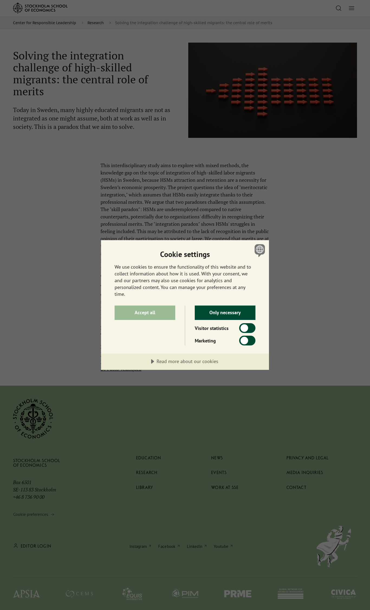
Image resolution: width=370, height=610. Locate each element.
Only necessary (225, 312)
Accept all (145, 312)
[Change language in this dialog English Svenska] (259, 250)
